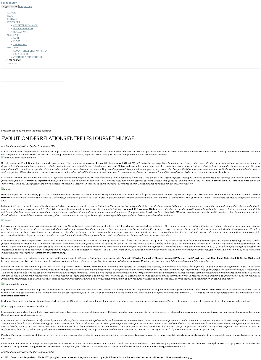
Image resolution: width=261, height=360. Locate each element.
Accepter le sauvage (25, 25)
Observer (13, 34)
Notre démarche (23, 28)
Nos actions (20, 31)
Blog (10, 15)
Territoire (20, 44)
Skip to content (9, 2)
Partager (13, 47)
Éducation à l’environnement (31, 50)
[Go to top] (191, 358)
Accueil (11, 12)
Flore (16, 41)
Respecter (13, 22)
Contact (12, 18)
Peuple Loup (25, 6)
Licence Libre (21, 53)
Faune (16, 37)
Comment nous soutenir (28, 57)
